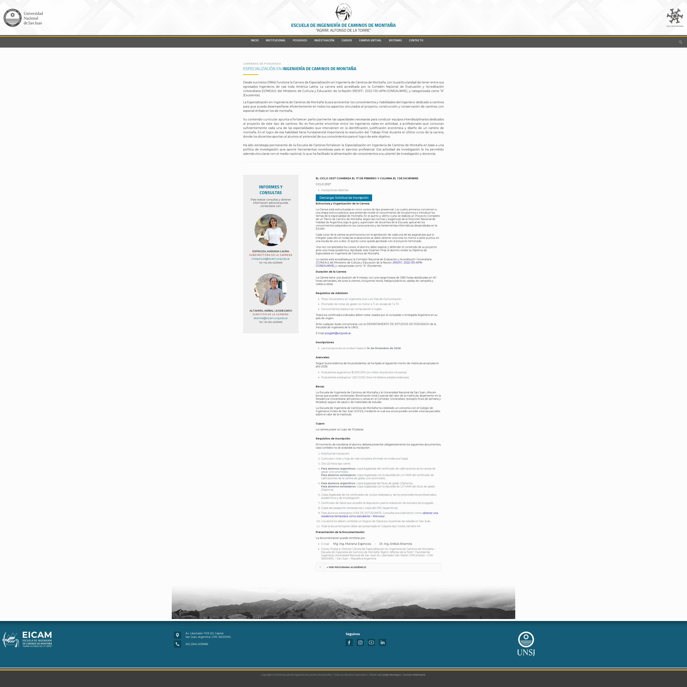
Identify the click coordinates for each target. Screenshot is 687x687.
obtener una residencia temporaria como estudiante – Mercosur (379, 514)
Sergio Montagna (391, 674)
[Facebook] (349, 645)
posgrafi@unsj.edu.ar (338, 333)
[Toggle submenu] (275, 46)
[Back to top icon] (670, 679)
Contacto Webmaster (414, 674)
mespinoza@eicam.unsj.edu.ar (271, 258)
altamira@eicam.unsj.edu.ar (271, 318)
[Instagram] (360, 645)
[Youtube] (371, 645)
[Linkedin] (382, 645)
